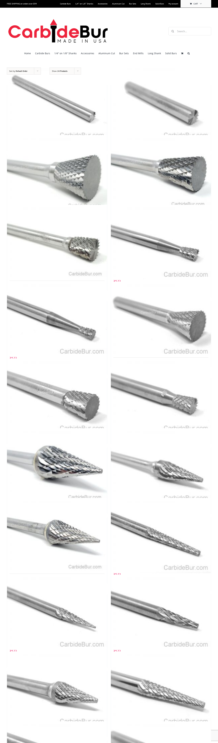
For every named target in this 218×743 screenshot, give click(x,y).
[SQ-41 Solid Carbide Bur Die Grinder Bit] (57, 103)
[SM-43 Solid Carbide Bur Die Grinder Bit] (161, 535)
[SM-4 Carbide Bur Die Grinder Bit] (57, 689)
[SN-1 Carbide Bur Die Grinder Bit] (161, 396)
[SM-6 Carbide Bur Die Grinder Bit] (57, 466)
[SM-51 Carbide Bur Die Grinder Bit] (161, 466)
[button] (189, 53)
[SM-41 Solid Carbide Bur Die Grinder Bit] (161, 612)
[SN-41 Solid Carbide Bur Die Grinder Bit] (57, 319)
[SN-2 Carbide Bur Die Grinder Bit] (57, 396)
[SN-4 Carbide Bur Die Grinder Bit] (161, 319)
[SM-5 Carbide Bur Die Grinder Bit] (57, 535)
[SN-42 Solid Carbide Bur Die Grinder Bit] (161, 242)
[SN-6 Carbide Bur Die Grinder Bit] (161, 173)
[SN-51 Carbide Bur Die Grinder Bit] (57, 242)
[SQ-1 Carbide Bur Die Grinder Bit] (161, 103)
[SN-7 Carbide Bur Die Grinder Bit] (57, 173)
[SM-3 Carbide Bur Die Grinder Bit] (161, 689)
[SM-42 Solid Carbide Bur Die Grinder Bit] (57, 612)
